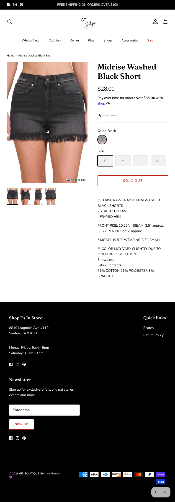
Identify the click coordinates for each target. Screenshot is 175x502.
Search (148, 327)
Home (10, 55)
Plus (91, 40)
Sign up (21, 424)
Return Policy (153, 335)
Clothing (55, 40)
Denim (74, 40)
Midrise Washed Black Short (35, 55)
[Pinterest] (21, 4)
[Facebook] (8, 4)
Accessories (129, 40)
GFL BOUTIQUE (29, 473)
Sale (150, 40)
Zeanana (109, 115)
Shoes (107, 40)
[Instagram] (15, 4)
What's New (30, 40)
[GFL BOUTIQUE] (88, 21)
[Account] (154, 21)
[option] (47, 122)
